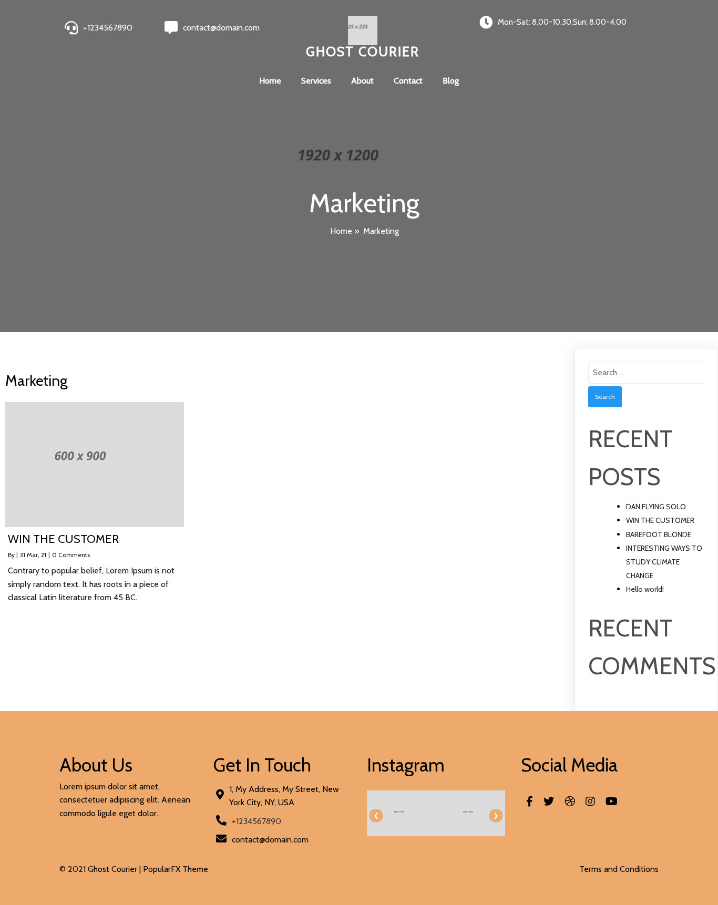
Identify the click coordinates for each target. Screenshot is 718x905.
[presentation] (376, 815)
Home (270, 81)
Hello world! (645, 589)
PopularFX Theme (175, 869)
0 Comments (71, 555)
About (362, 81)
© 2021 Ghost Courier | (101, 869)
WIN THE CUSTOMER (660, 520)
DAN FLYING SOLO (656, 506)
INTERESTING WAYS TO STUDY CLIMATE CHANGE (664, 561)
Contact (408, 81)
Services (316, 81)
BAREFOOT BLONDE (658, 534)
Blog (451, 81)
